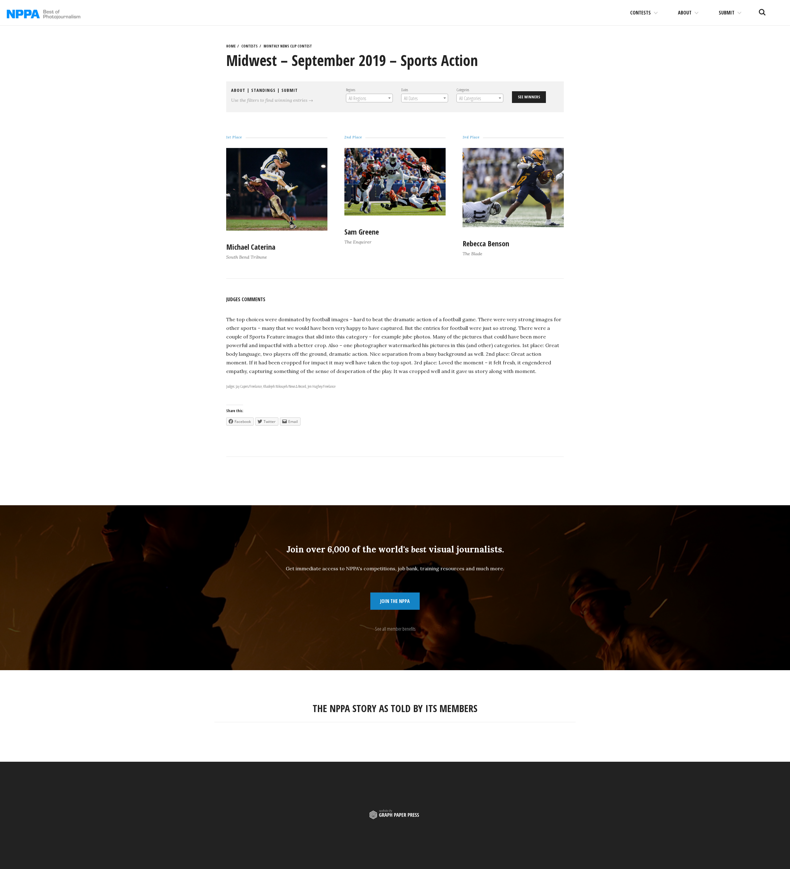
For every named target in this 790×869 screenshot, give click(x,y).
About (685, 12)
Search (762, 10)
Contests (640, 12)
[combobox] (369, 98)
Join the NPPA (395, 601)
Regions (350, 89)
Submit (726, 12)
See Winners (529, 97)
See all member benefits (395, 628)
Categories (462, 89)
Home (230, 46)
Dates (404, 89)
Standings (263, 90)
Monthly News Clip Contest (288, 46)
